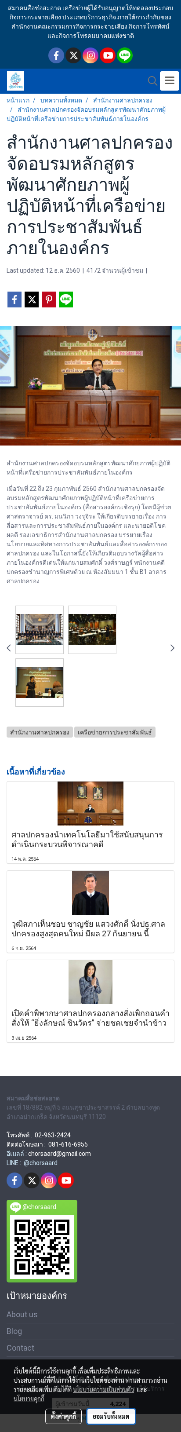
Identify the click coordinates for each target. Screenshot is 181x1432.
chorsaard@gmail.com (59, 1153)
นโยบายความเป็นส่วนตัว (103, 1389)
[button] (150, 81)
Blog (14, 1331)
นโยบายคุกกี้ (29, 1399)
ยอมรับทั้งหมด (111, 1416)
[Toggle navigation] (169, 81)
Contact (20, 1347)
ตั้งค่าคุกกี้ (63, 1416)
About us (22, 1314)
